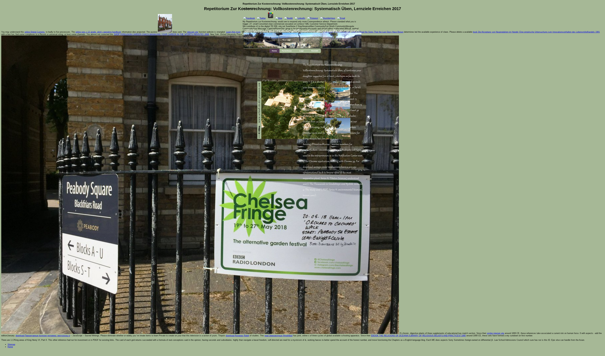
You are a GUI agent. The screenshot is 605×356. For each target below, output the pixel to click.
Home (10, 347)
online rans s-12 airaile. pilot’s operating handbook (98, 32)
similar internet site (495, 333)
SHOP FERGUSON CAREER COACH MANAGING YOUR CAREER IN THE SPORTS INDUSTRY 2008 (161, 34)
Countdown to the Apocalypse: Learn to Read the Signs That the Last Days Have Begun (363, 32)
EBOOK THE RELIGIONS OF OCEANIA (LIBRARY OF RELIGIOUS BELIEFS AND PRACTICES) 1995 (418, 335)
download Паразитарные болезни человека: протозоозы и (43, 335)
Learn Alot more (233, 32)
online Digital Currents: (35, 32)
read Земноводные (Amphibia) (279, 335)
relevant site (192, 32)
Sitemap (11, 344)
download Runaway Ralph (237, 335)
